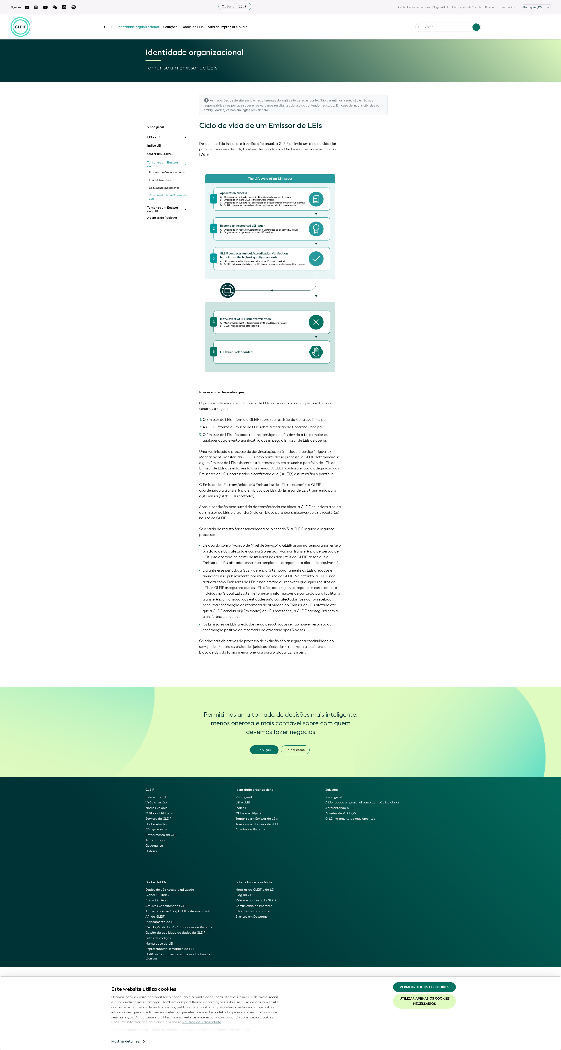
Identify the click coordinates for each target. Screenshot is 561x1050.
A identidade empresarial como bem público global (362, 802)
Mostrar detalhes (125, 1041)
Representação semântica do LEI (170, 949)
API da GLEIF (155, 917)
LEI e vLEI (154, 137)
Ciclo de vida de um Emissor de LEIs (167, 197)
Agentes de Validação (341, 813)
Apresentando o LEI (339, 808)
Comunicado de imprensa (254, 906)
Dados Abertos (156, 824)
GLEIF (108, 27)
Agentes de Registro (162, 218)
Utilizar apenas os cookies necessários (424, 1001)
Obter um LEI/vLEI (160, 154)
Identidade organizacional (138, 27)
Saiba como (295, 750)
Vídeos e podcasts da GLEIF (256, 900)
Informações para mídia (253, 911)
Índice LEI (154, 146)
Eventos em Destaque (252, 917)
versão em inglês (238, 110)
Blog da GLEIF (440, 7)
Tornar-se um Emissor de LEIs (162, 164)
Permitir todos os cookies (424, 987)
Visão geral (155, 127)
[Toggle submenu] (185, 127)
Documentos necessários (164, 188)
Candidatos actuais (160, 180)
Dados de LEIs (193, 27)
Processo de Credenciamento (167, 172)
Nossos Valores (156, 808)
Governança (154, 846)
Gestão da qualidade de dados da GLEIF (175, 933)
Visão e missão (156, 802)
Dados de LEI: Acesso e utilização (170, 890)
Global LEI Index (157, 895)
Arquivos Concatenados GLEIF (167, 906)
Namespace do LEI (159, 944)
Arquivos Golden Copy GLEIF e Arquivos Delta (178, 911)
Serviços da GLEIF (158, 819)
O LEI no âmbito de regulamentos (350, 819)
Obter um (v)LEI (235, 6)
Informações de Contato (467, 7)
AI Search (490, 7)
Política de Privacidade (201, 1022)
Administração (156, 840)
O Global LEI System (160, 813)
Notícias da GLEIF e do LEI (255, 890)
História (151, 851)
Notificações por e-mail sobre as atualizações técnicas (179, 956)
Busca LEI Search (158, 900)
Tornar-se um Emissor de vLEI (162, 209)
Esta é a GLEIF (156, 797)
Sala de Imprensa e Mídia (227, 27)
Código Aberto (156, 829)
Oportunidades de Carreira (413, 7)
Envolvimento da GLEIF (162, 835)
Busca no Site (507, 7)
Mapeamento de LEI (161, 922)
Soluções (170, 27)
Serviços (264, 750)
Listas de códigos (158, 938)
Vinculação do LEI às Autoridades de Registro (179, 927)
